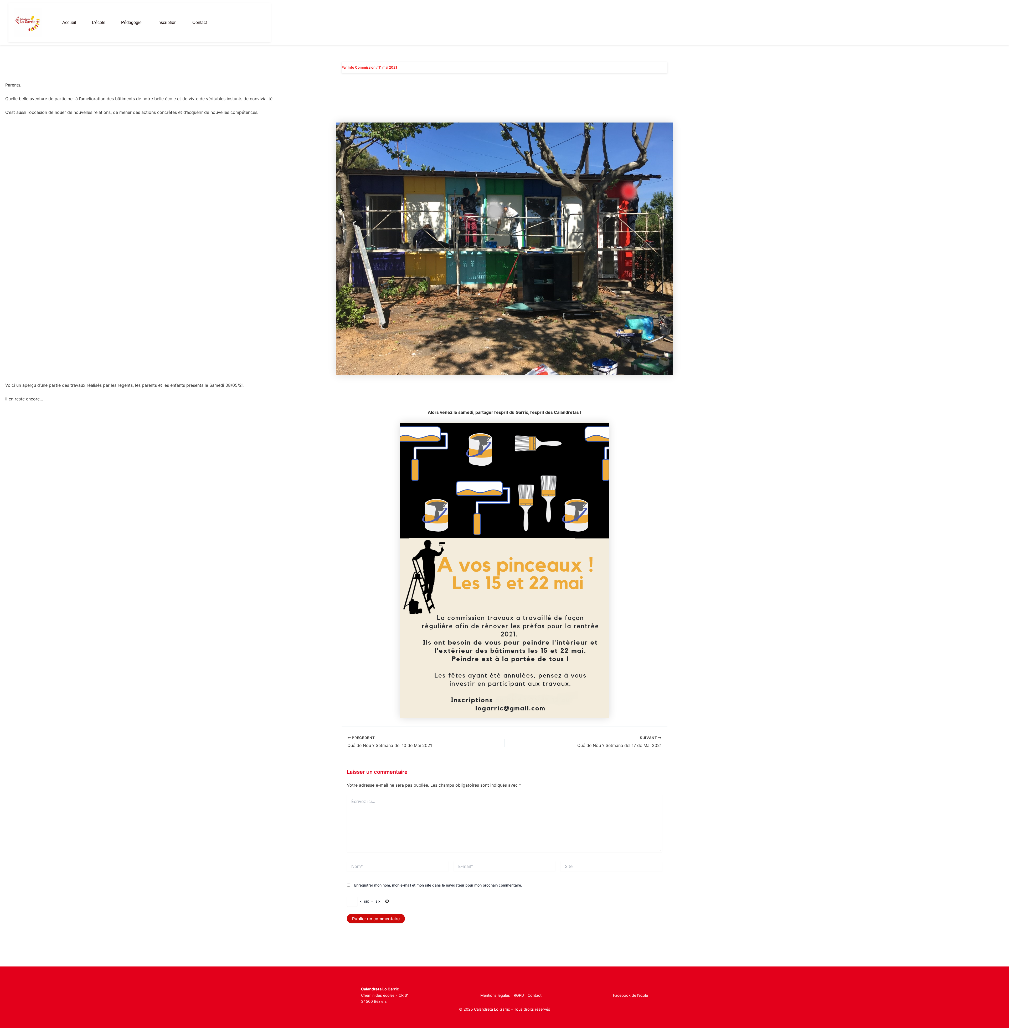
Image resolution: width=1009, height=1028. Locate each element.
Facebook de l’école (630, 995)
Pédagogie (131, 22)
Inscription (167, 22)
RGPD (519, 995)
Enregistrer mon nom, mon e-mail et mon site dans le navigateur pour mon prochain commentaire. (438, 885)
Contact (199, 22)
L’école (98, 22)
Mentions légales (495, 995)
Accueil (69, 22)
